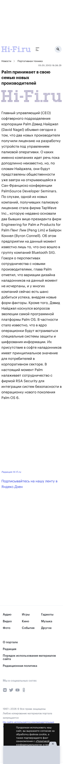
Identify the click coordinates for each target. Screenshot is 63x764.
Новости (6, 61)
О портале (10, 642)
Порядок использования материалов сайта (29, 657)
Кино (25, 621)
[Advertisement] (26, 22)
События (28, 627)
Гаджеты (47, 614)
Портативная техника (30, 61)
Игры (26, 614)
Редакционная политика (20, 665)
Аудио (7, 614)
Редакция (9, 649)
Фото (6, 627)
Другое (46, 627)
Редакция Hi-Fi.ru (11, 472)
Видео (7, 621)
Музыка (46, 621)
